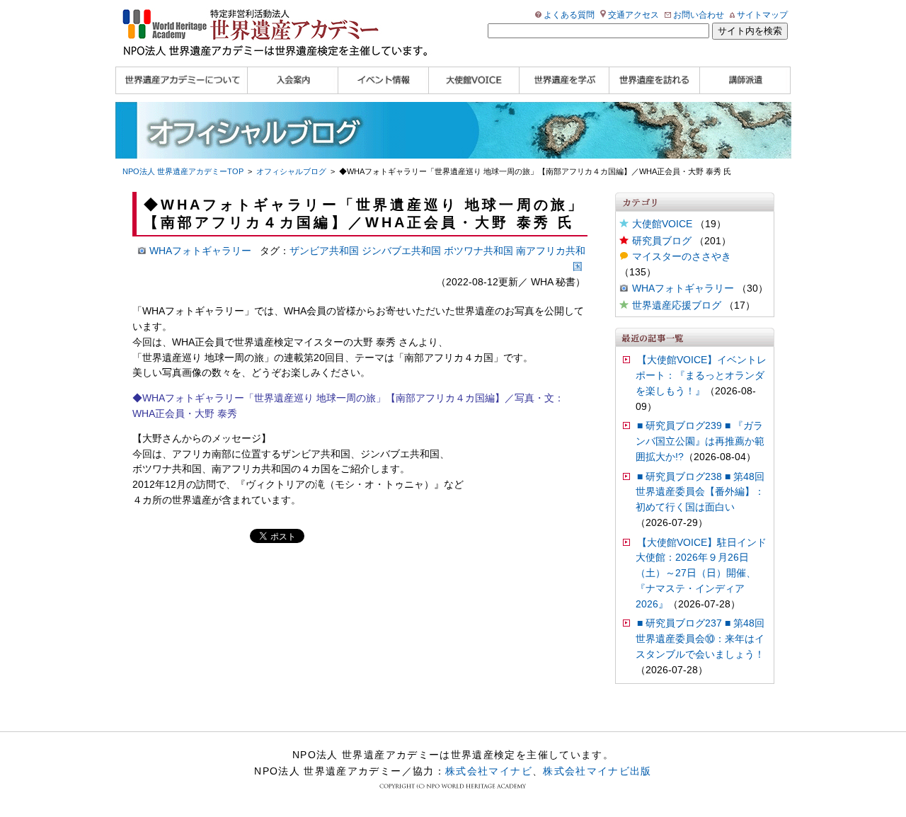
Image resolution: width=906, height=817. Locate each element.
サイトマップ (762, 15)
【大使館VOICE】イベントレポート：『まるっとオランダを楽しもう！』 (701, 375)
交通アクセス (633, 15)
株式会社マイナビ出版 (597, 771)
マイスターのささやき (681, 256)
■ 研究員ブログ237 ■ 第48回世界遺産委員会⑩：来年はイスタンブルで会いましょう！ (700, 639)
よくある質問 (569, 15)
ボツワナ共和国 (478, 251)
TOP (182, 171)
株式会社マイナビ (488, 771)
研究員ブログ (662, 241)
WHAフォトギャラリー (683, 288)
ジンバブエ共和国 (401, 251)
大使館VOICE (662, 224)
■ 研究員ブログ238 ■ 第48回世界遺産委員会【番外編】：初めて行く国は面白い (700, 492)
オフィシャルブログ (291, 171)
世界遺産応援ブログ (676, 305)
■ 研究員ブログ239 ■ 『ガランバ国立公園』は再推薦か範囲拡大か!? (700, 441)
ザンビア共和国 (324, 251)
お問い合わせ (698, 15)
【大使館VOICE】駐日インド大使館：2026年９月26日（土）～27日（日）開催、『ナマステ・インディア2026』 (701, 573)
